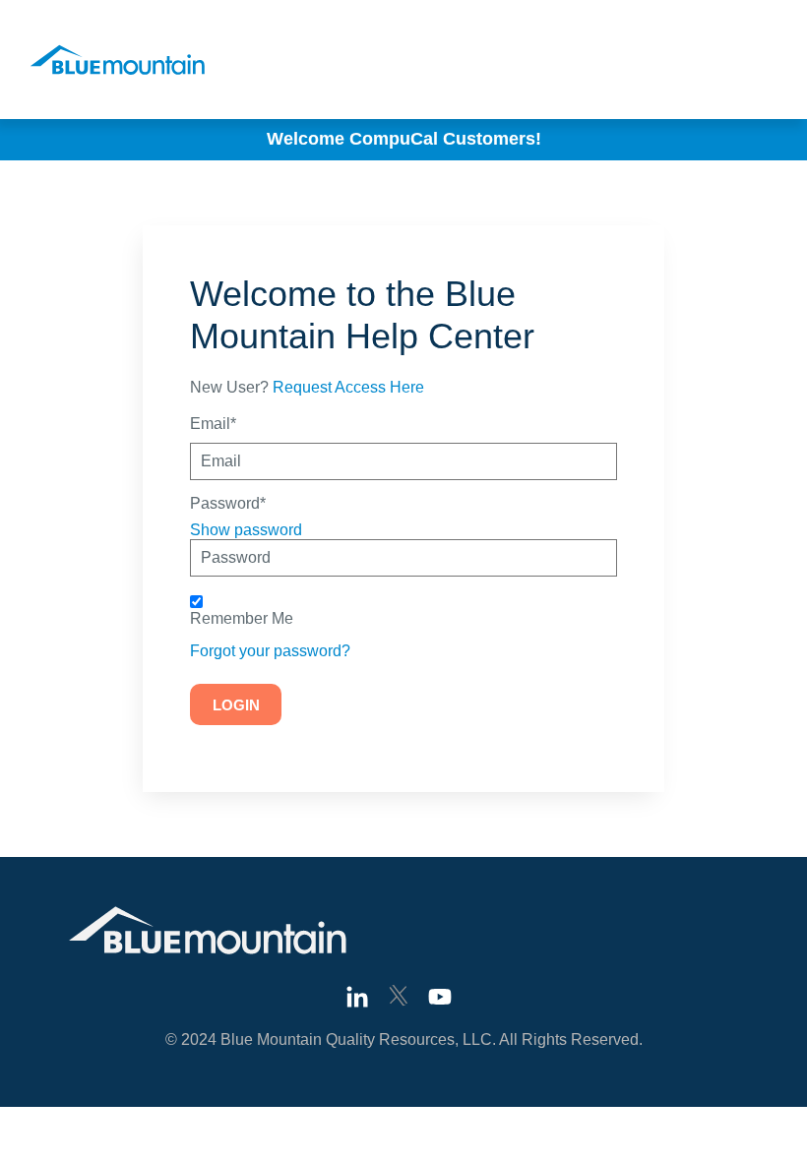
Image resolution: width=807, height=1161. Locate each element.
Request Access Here (348, 387)
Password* (228, 504)
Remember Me (241, 619)
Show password (246, 529)
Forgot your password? (270, 650)
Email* (213, 424)
